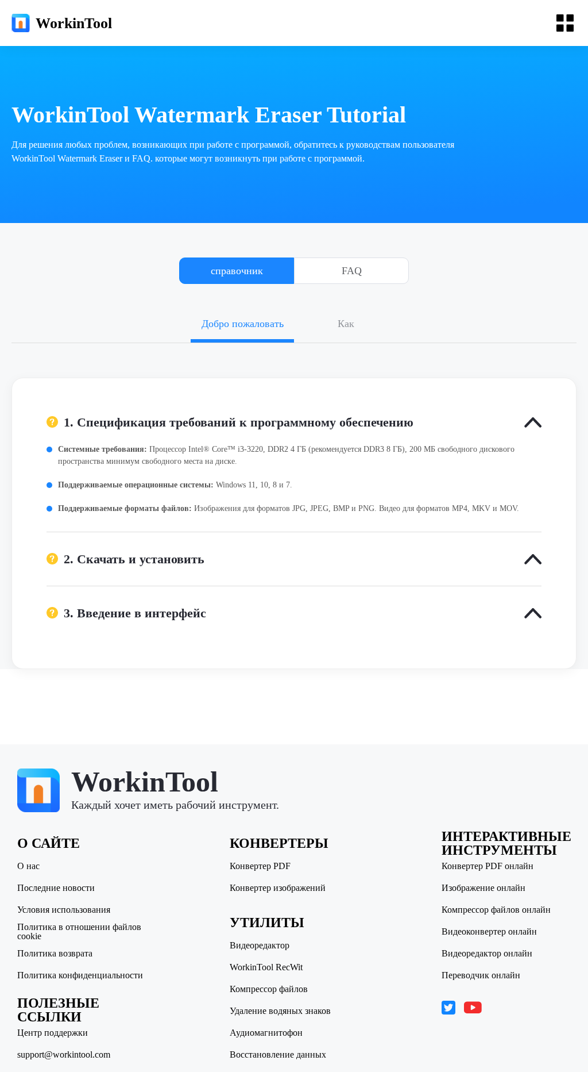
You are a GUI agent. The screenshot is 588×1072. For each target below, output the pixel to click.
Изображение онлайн (483, 888)
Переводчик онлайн (481, 975)
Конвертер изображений (278, 888)
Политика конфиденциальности (80, 975)
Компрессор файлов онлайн (496, 910)
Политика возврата (54, 953)
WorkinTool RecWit (266, 967)
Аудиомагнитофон (266, 1033)
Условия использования (63, 910)
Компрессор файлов (269, 989)
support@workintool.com (63, 1054)
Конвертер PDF (260, 866)
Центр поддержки (52, 1033)
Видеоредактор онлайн (487, 953)
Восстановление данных (278, 1054)
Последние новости (56, 888)
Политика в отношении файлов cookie (79, 931)
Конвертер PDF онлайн (487, 866)
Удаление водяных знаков (280, 1011)
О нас (28, 866)
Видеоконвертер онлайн (489, 931)
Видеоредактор (259, 945)
